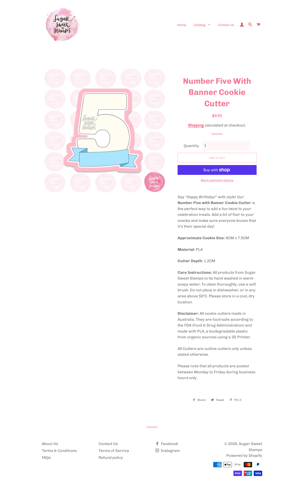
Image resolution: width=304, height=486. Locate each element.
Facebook (169, 443)
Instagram (170, 450)
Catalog (200, 25)
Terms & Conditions (59, 450)
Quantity (191, 145)
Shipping (196, 125)
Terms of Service (114, 450)
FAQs (46, 457)
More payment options (217, 180)
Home (181, 25)
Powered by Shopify (244, 455)
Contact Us (226, 25)
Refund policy (111, 457)
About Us (50, 443)
